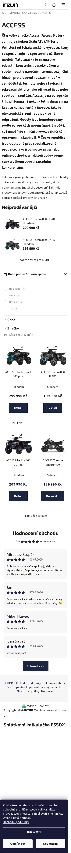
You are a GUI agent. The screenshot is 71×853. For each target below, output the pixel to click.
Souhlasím (50, 844)
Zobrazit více (35, 666)
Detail (18, 408)
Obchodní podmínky (16, 822)
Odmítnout (17, 844)
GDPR (9, 683)
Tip (12, 309)
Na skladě (16, 289)
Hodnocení (48, 691)
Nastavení (34, 832)
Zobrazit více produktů (34, 260)
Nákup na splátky (28, 691)
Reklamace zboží (54, 683)
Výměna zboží (56, 687)
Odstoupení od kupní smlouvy (26, 687)
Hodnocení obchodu (36, 533)
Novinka (15, 302)
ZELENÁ (17, 423)
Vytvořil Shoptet (38, 706)
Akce (13, 295)
